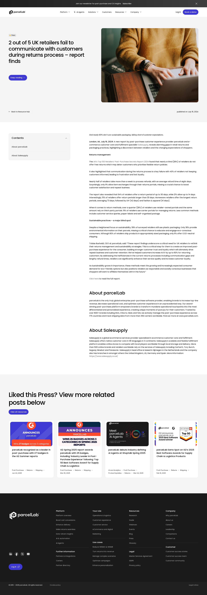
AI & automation (63, 538)
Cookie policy (55, 585)
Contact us (170, 538)
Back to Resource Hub (21, 112)
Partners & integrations (65, 556)
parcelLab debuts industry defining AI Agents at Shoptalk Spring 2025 (127, 451)
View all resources (19, 412)
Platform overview (63, 515)
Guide (131, 520)
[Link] (24, 516)
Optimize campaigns (101, 560)
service (105, 524)
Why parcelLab (172, 515)
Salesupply (143, 144)
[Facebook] (16, 555)
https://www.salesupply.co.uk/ (103, 356)
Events (132, 529)
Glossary (132, 543)
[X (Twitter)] (22, 555)
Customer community (175, 560)
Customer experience (102, 520)
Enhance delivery (63, 524)
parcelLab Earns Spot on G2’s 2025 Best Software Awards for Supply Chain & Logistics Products (175, 453)
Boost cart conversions (65, 520)
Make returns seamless (65, 529)
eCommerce (98, 529)
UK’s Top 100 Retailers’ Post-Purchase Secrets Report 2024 (121, 161)
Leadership (170, 529)
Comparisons (171, 534)
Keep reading (16, 77)
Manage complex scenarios (104, 556)
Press (131, 538)
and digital (108, 529)
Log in (178, 12)
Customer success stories (176, 551)
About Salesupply (20, 155)
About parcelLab (19, 146)
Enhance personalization (103, 565)
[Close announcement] (196, 4)
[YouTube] (28, 555)
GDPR (131, 560)
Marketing (97, 534)
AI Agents (60, 543)
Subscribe (127, 3)
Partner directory (63, 565)
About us (169, 520)
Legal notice (193, 585)
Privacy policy (135, 565)
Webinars (133, 524)
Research (133, 515)
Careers (169, 524)
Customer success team (176, 556)
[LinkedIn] (11, 555)
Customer (97, 524)
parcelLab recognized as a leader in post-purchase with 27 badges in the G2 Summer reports (31, 453)
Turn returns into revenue (103, 551)
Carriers (59, 560)
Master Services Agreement (140, 556)
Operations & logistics (102, 515)
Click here (94, 278)
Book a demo (190, 12)
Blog (131, 534)
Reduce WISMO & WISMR (103, 547)
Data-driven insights (64, 534)
